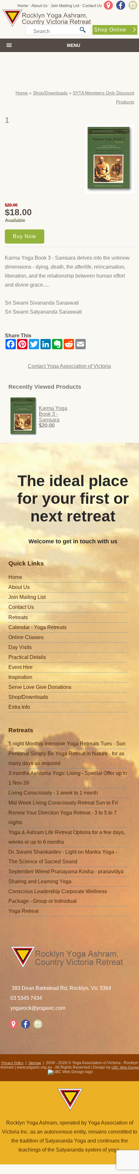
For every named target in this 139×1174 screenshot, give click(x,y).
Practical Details (27, 657)
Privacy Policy (12, 1063)
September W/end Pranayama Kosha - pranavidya (65, 871)
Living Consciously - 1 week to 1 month (53, 793)
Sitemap (34, 1063)
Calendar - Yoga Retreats (37, 627)
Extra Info (19, 707)
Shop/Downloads (50, 92)
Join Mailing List (65, 6)
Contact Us (92, 6)
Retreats (18, 617)
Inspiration (20, 677)
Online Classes (26, 637)
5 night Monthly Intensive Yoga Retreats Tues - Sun (66, 743)
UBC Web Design (125, 1067)
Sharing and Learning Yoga (39, 881)
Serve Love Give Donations (39, 687)
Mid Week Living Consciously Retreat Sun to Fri (63, 802)
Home (22, 6)
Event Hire (20, 667)
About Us (39, 6)
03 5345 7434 (26, 998)
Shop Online (110, 29)
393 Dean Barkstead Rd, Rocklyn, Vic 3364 (61, 988)
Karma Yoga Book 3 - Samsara (53, 413)
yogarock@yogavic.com (37, 1008)
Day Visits (20, 647)
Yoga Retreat (23, 911)
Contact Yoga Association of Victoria (69, 366)
